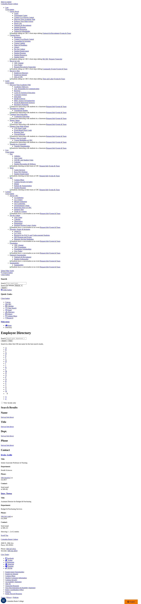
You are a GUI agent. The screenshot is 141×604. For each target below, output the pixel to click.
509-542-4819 (12, 551)
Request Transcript (55, 59)
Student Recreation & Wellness (25, 164)
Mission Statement (20, 202)
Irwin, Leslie (6, 455)
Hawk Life (18, 23)
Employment (14, 572)
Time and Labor (48, 79)
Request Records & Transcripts (25, 67)
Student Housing (20, 27)
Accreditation (18, 198)
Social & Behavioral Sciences (24, 103)
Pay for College (19, 49)
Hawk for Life (15, 61)
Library (16, 47)
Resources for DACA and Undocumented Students (32, 235)
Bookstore (17, 37)
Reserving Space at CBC (23, 207)
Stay (11, 178)
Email (9, 310)
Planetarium (18, 223)
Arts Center (18, 158)
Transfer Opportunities (22, 146)
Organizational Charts (21, 206)
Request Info (50, 106)
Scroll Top (4, 535)
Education (17, 97)
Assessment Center (20, 15)
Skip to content (6, 2)
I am (6, 7)
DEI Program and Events (23, 237)
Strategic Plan (19, 209)
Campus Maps (19, 180)
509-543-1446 (6, 516)
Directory (11, 312)
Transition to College (17, 108)
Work (12, 168)
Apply (16, 13)
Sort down (10, 417)
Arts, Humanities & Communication (26, 89)
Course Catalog (19, 43)
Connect (8, 192)
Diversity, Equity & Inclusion (20, 229)
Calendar (17, 162)
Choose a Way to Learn (18, 138)
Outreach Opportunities (18, 255)
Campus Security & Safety (23, 182)
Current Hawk (15, 35)
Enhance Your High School (23, 21)
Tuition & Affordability (22, 31)
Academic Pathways (21, 87)
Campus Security (11, 580)
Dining (16, 184)
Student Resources (20, 29)
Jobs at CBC (18, 77)
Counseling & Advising (22, 41)
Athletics (17, 156)
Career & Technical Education (24, 93)
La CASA (17, 233)
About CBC (14, 196)
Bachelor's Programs (21, 105)
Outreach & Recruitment (22, 25)
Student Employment (21, 51)
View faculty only (10, 403)
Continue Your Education (18, 114)
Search (3, 283)
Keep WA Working (20, 172)
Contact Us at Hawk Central (24, 17)
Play (11, 154)
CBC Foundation (20, 247)
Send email (5, 487)
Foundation (14, 243)
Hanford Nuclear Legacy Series (25, 225)
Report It (10, 318)
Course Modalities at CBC (23, 140)
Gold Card (17, 122)
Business (17, 91)
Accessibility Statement (13, 582)
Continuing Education (21, 116)
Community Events (49, 69)
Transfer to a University (18, 144)
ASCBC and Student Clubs (23, 160)
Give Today (18, 65)
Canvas (7, 302)
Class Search (11, 308)
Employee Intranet (20, 75)
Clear (10, 341)
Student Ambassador (21, 259)
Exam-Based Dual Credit (23, 130)
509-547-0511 (11, 549)
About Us (17, 231)
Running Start (19, 132)
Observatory (18, 221)
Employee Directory (21, 73)
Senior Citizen (15, 120)
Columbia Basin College (9, 4)
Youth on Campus (20, 211)
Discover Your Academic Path (24, 19)
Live (6, 150)
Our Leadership (19, 204)
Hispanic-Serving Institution (24, 239)
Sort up (3, 417)
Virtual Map (5, 271)
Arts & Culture (15, 215)
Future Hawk (14, 11)
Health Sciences (19, 99)
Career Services (19, 170)
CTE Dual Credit (20, 128)
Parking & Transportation (23, 186)
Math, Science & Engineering (24, 101)
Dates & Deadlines (20, 45)
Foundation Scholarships (22, 249)
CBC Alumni (18, 63)
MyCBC (46, 59)
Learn (7, 81)
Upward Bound (19, 134)
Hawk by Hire (15, 71)
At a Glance (18, 200)
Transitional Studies (21, 110)
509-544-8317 (6, 478)
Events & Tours (65, 33)
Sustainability (14, 263)
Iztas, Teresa (6, 493)
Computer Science (20, 95)
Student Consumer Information (16, 578)
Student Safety (19, 57)
